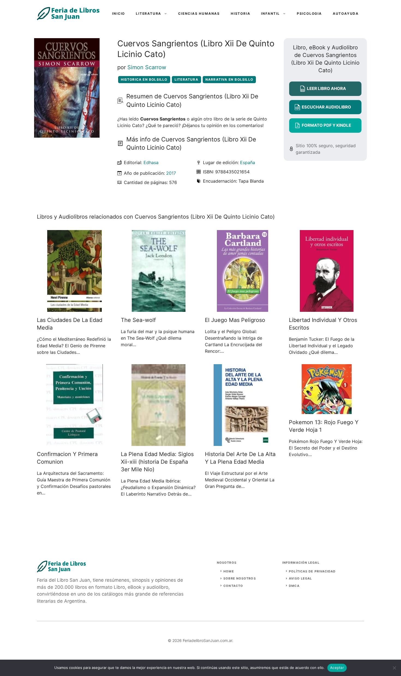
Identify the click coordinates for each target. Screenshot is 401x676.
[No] (394, 668)
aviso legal (300, 578)
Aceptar (337, 667)
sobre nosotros (239, 578)
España (247, 162)
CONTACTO (233, 586)
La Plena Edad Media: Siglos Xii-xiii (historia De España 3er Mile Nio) (157, 462)
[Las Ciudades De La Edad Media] (74, 308)
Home (228, 571)
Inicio (118, 13)
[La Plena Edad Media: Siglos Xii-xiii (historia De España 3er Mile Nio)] (158, 442)
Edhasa (150, 162)
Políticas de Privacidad (312, 571)
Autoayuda (346, 13)
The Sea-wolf (138, 320)
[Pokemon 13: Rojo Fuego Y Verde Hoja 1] (326, 411)
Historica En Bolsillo (144, 79)
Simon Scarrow (146, 67)
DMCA (294, 586)
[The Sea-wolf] (158, 308)
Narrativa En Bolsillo (229, 79)
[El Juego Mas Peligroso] (242, 308)
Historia (240, 13)
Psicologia (309, 13)
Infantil (270, 13)
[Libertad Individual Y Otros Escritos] (327, 308)
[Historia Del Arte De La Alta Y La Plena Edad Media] (243, 442)
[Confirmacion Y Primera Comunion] (74, 442)
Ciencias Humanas (199, 13)
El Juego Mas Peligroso (235, 320)
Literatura (148, 13)
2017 (171, 173)
